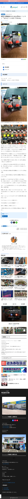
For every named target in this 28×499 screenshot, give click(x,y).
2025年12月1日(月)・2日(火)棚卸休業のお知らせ (11, 346)
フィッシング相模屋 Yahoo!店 (9, 482)
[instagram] (16, 315)
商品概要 (7, 67)
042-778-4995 (6, 427)
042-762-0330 (6, 463)
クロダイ (6, 20)
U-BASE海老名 (6, 489)
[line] (25, 59)
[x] (23, 59)
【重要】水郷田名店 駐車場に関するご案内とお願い (11, 349)
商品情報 (3, 14)
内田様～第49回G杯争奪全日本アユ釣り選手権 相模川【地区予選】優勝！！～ (13, 352)
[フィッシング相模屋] (14, 7)
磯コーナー (5, 216)
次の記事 (23, 304)
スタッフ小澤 (5, 22)
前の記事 (4, 304)
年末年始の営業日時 (5, 343)
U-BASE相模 (5, 487)
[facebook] (22, 59)
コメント (7, 69)
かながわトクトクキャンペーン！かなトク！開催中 (11, 340)
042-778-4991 (6, 426)
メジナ (3, 20)
